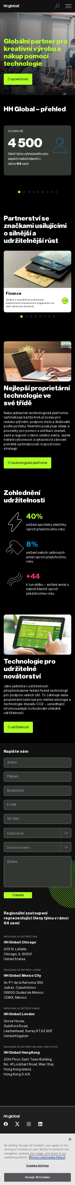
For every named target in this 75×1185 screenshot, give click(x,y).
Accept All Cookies (37, 1177)
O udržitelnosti (18, 727)
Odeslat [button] (18, 895)
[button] (37, 150)
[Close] (70, 1139)
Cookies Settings (37, 1165)
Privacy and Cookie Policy (47, 1157)
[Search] (57, 6)
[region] (37, 1159)
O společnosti (18, 79)
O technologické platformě (27, 463)
